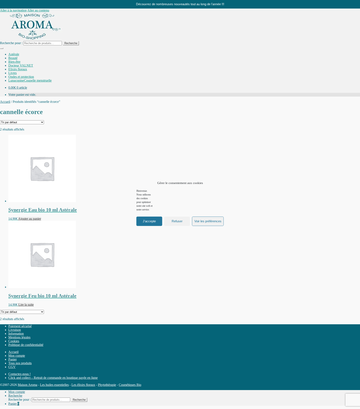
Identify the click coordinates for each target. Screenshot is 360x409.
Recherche (70, 43)
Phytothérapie (107, 385)
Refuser (177, 221)
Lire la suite (26, 304)
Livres (12, 73)
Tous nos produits (20, 363)
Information (16, 333)
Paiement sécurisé (20, 326)
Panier (12, 359)
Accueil (5, 101)
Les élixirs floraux (83, 385)
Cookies (13, 341)
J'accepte (149, 221)
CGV (12, 367)
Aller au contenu (38, 10)
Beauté (13, 58)
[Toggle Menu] (1, 48)
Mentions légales (19, 337)
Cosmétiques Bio (130, 385)
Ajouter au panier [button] (29, 218)
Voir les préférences (207, 221)
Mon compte (16, 355)
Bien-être (14, 61)
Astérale (13, 54)
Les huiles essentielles (54, 385)
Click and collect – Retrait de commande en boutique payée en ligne (53, 377)
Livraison (14, 330)
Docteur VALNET (20, 65)
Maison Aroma (27, 385)
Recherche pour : (11, 43)
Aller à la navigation (13, 10)
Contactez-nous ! (19, 374)
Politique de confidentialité (25, 345)
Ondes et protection (21, 76)
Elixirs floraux (17, 69)
